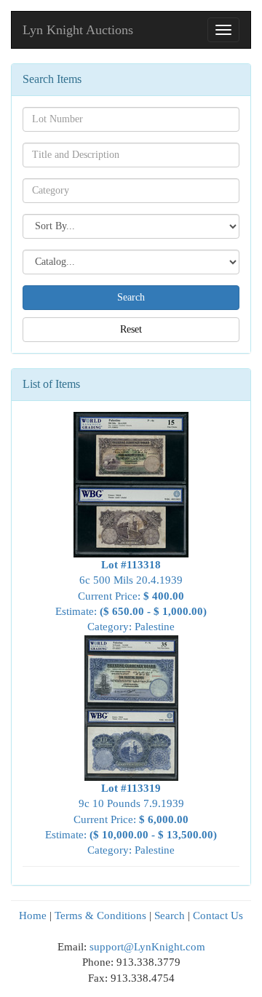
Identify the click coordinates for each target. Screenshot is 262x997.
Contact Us (218, 915)
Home (33, 915)
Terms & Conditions (100, 915)
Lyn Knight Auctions (78, 30)
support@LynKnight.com (147, 947)
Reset (131, 329)
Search (169, 915)
